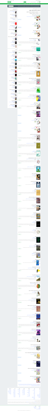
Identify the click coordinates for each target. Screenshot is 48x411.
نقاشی (24, 50)
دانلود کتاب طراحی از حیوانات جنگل (36, 30)
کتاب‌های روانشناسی (13, 78)
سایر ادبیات (39, 397)
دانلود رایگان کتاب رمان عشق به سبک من (32, 325)
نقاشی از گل (31, 184)
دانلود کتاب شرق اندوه (38, 228)
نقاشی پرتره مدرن (24, 137)
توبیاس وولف (13, 26)
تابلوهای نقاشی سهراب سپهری (31, 41)
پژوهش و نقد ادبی (33, 112)
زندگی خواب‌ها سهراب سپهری (31, 239)
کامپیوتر (34, 3)
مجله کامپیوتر (14, 389)
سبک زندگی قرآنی (19, 73)
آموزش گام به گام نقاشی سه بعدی (24, 51)
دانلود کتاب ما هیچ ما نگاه (37, 220)
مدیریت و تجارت (10, 392)
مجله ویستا (35, 245)
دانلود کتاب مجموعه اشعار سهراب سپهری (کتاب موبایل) (34, 290)
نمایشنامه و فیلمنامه (38, 395)
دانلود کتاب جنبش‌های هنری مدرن (36, 62)
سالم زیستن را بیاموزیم (31, 278)
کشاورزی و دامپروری (33, 397)
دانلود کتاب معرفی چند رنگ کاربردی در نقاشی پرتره (35, 134)
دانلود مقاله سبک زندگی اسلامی (29, 106)
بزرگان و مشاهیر (19, 389)
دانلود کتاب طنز (27, 192)
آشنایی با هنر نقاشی (23, 58)
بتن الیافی (31, 341)
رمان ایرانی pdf (30, 324)
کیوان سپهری (31, 13)
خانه (39, 3)
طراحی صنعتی (24, 389)
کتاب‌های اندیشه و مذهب (13, 59)
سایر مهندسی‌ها (23, 394)
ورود (13, 0)
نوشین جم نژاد (13, 70)
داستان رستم (29, 308)
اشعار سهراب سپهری (32, 293)
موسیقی (19, 394)
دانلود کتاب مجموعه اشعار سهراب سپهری (36, 173)
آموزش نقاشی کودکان (32, 200)
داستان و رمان (10, 390)
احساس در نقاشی (33, 50)
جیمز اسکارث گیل (13, 55)
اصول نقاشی (31, 50)
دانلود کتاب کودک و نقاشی (37, 313)
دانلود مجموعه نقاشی (32, 262)
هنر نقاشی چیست (28, 51)
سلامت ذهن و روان (24, 286)
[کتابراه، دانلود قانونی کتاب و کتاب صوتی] (35, 18)
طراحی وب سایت (28, 394)
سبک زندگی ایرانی (20, 81)
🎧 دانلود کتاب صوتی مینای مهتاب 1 (36, 360)
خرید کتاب (35, 408)
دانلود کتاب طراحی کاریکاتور (37, 189)
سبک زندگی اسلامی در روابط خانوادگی (23, 144)
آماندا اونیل (35, 23)
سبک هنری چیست (24, 65)
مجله (27, 3)
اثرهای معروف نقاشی (24, 247)
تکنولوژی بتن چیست (33, 348)
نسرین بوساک (34, 369)
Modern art (22, 65)
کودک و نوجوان (10, 393)
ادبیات (37, 3)
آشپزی (19, 390)
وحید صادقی (13, 22)
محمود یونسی (34, 39)
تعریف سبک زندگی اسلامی (29, 144)
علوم (36, 3)
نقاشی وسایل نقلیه (30, 16)
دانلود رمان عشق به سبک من (26, 325)
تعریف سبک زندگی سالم (31, 279)
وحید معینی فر (13, 45)
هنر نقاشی (32, 58)
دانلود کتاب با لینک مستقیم (32, 90)
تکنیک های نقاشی (24, 200)
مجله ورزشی (14, 393)
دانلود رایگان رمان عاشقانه (21, 324)
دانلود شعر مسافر (30, 42)
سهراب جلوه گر (37, 13)
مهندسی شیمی (23, 393)
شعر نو (34, 154)
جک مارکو (35, 190)
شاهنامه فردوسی (33, 309)
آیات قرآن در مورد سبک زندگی (33, 74)
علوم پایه (34, 398)
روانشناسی (34, 393)
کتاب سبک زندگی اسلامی (27, 145)
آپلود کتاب (39, 408)
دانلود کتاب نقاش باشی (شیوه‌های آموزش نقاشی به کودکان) (34, 368)
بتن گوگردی (35, 341)
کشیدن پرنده (20, 269)
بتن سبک (29, 341)
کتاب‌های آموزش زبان (13, 82)
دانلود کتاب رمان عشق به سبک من (36, 321)
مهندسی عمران (23, 390)
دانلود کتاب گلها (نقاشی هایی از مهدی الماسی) (35, 181)
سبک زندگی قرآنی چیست (24, 74)
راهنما (10, 0)
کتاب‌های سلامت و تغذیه (29, 276)
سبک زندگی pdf (20, 168)
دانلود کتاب (19, 52)
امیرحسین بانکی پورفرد (34, 79)
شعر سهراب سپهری (23, 224)
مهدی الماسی (34, 182)
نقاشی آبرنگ (26, 184)
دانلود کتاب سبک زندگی (37, 86)
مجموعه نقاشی (33, 184)
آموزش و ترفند (28, 390)
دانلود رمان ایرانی (26, 324)
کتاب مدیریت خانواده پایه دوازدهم (26, 160)
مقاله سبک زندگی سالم (21, 278)
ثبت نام (11, 0)
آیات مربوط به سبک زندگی (31, 73)
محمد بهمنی (35, 291)
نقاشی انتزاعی (29, 262)
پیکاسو (35, 216)
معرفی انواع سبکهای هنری (28, 65)
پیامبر (22, 333)
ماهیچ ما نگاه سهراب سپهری (28, 224)
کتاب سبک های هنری (22, 66)
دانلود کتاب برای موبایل (28, 90)
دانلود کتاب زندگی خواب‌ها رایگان (22, 240)
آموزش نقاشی (26, 50)
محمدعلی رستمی (34, 87)
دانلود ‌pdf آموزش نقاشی (32, 51)
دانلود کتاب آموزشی (21, 50)
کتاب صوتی (25, 3)
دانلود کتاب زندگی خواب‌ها (37, 236)
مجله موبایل (14, 390)
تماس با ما (8, 0)
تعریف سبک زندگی (26, 81)
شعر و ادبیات (10, 389)
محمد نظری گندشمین (34, 253)
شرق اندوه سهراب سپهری (31, 232)
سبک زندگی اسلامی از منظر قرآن (22, 145)
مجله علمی (14, 394)
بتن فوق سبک (22, 348)
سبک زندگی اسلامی (32, 144)
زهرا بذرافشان (34, 353)
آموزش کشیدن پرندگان (32, 269)
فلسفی (34, 395)
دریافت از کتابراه (19, 19)
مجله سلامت (14, 395)
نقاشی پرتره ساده (27, 137)
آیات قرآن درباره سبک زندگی (28, 74)
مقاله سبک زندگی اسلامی (34, 106)
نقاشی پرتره (33, 137)
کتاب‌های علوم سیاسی (13, 15)
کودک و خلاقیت (33, 317)
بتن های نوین (27, 348)
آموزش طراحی (28, 50)
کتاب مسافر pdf (32, 154)
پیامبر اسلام (30, 333)
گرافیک (29, 395)
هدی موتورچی (13, 41)
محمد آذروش (13, 86)
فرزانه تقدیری (13, 66)
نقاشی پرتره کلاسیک (20, 137)
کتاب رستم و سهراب (26, 308)
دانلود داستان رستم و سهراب (22, 300)
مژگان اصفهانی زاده (34, 314)
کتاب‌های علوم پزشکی (33, 276)
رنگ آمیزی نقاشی (20, 316)
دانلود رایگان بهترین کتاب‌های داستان (12, 52)
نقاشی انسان (34, 16)
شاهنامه (33, 308)
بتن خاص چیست (30, 348)
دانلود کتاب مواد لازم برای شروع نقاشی (36, 54)
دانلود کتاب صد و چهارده (37, 70)
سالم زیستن (34, 278)
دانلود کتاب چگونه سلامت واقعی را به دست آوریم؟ (35, 282)
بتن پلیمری (33, 341)
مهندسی (31, 3)
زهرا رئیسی (35, 135)
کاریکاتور (33, 192)
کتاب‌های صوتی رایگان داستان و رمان (12, 11)
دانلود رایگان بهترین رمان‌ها (13, 63)
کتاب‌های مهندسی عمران (33, 338)
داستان (39, 389)
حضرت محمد (33, 333)
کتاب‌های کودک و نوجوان (33, 96)
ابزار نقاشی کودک (30, 317)
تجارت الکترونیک (28, 392)
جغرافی (34, 392)
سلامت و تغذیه (19, 393)
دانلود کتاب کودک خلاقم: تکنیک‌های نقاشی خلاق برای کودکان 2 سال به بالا (32, 352)
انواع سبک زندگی (23, 81)
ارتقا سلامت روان (21, 286)
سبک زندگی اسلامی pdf (31, 145)
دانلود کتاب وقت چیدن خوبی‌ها (37, 142)
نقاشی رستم (32, 308)
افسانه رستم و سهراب (32, 301)
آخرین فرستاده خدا (24, 333)
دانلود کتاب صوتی (30, 300)
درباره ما (39, 407)
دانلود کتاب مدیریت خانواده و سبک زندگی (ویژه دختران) (34, 78)
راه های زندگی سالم (25, 278)
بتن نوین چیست (25, 348)
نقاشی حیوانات (28, 16)
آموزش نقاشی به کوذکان (26, 269)
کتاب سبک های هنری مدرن (31, 66)
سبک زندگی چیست (29, 81)
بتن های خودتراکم (19, 348)
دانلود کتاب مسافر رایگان (29, 154)
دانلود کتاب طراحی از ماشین (37, 126)
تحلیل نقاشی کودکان (27, 316)
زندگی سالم (28, 278)
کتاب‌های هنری (13, 38)
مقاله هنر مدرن (28, 66)
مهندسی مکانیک (23, 392)
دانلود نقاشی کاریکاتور (31, 192)
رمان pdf (28, 324)
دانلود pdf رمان (33, 324)
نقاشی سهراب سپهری (27, 42)
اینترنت (29, 389)
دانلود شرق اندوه (34, 232)
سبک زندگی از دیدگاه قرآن (27, 73)
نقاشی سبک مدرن (31, 65)
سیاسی (34, 394)
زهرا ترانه (35, 55)
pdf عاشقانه (24, 324)
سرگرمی (33, 255)
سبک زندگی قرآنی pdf (23, 73)
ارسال (30, 403)
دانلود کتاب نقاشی (24, 192)
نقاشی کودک (23, 269)
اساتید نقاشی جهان (32, 247)
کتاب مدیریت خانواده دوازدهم (31, 160)
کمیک (39, 393)
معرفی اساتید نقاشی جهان (29, 247)
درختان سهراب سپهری (34, 42)
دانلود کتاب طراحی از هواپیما (37, 118)
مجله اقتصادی (14, 392)
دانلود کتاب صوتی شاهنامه (27, 300)
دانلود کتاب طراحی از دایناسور (37, 22)
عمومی (29, 3)
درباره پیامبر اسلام (27, 333)
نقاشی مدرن (34, 216)
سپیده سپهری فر (33, 13)
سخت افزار (29, 393)
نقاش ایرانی (30, 293)
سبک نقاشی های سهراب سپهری (26, 41)
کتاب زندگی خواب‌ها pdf (27, 240)
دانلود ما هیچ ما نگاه (32, 224)
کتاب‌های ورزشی (13, 98)
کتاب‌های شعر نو (33, 175)
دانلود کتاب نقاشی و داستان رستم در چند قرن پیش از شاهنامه (34, 305)
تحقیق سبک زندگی (32, 81)
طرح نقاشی (28, 184)
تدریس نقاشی (27, 200)
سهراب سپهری (34, 174)
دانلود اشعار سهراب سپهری (23, 232)
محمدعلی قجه (13, 101)
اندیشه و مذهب (34, 390)
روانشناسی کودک (30, 316)
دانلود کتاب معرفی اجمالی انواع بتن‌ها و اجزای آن (35, 344)
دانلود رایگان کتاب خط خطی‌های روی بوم (29, 216)
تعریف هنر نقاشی (30, 58)
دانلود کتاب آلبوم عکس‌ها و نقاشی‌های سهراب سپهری (34, 38)
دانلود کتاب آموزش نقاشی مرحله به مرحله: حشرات (35, 376)
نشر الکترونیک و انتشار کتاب (38, 0)
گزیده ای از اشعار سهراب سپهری (32, 225)
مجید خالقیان (34, 306)
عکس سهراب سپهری (23, 42)
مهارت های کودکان (23, 316)
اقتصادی (34, 389)
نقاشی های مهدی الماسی (26, 262)
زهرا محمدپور (35, 377)
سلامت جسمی (27, 286)
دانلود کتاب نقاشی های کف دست (36, 252)
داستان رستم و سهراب (22, 308)
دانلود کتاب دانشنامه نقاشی (37, 244)
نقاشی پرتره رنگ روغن (30, 137)
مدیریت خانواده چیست (30, 83)
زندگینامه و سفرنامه (38, 394)
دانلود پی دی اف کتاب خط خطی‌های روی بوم (22, 216)
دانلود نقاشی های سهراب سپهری (21, 41)
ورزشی (19, 395)
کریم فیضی (35, 111)
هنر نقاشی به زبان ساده (27, 58)
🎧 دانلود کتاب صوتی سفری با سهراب (36, 110)
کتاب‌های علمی (13, 19)
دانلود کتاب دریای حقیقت (37, 259)
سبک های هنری (25, 66)
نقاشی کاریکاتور (21, 192)
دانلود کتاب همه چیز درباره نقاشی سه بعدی (35, 46)
